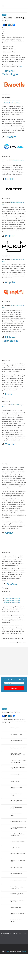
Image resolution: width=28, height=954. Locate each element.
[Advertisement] (14, 661)
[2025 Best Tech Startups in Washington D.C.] (5, 801)
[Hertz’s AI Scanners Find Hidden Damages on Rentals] (5, 835)
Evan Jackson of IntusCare (16, 774)
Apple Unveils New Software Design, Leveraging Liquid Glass (17, 894)
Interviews (5, 709)
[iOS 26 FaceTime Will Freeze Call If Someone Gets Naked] (5, 762)
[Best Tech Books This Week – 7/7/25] (5, 741)
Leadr (8, 394)
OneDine (12, 584)
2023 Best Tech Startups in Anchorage (16, 642)
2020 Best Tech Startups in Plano (12, 602)
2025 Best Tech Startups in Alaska (18, 841)
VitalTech (10, 444)
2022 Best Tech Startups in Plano (12, 101)
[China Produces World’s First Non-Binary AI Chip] (5, 901)
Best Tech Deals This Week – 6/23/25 (17, 814)
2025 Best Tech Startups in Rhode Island (18, 914)
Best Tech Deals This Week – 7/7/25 (18, 748)
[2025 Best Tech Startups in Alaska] (5, 841)
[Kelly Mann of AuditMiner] (5, 848)
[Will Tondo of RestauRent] (5, 868)
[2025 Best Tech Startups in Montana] (5, 921)
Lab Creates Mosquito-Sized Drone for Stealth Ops (18, 828)
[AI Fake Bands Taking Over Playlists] (5, 821)
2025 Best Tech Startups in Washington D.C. (16, 801)
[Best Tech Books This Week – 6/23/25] (5, 808)
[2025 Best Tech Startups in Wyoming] (5, 788)
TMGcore (10, 137)
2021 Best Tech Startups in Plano (12, 103)
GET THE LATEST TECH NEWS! (14, 679)
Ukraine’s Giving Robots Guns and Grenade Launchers (18, 887)
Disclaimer (8, 933)
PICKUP (9, 236)
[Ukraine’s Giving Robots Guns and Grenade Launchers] (5, 888)
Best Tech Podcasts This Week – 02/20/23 (13, 638)
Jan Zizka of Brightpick (15, 781)
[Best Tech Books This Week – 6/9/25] (5, 874)
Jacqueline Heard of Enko (11, 712)
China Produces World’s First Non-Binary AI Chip (18, 900)
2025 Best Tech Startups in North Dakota (18, 854)
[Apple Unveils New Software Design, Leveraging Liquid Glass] (5, 894)
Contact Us (3, 935)
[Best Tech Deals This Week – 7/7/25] (5, 748)
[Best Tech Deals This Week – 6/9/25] (5, 881)
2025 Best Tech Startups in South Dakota (18, 861)
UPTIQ (9, 532)
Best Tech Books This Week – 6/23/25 (17, 808)
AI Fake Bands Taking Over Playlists (18, 821)
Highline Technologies (10, 338)
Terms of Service (22, 933)
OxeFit (9, 179)
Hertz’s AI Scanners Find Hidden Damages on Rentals (17, 834)
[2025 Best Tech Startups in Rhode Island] (5, 914)
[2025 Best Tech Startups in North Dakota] (5, 855)
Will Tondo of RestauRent (16, 867)
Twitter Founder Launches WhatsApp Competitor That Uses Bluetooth (18, 755)
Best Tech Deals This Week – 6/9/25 (18, 881)
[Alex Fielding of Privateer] (5, 728)
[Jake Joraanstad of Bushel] (5, 735)
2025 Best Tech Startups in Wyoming (16, 788)
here (20, 66)
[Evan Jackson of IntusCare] (5, 775)
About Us (3, 933)
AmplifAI (10, 282)
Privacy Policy (15, 933)
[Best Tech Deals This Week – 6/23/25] (5, 815)
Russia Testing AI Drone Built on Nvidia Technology (18, 768)
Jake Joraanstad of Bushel (16, 734)
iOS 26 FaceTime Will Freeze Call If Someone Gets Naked (18, 761)
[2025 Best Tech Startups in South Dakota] (5, 861)
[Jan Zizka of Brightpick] (5, 782)
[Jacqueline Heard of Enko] (14, 700)
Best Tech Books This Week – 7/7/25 (17, 741)
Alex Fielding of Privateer (16, 728)
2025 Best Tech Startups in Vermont (16, 794)
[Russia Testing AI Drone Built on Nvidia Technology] (5, 768)
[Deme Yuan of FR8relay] (5, 908)
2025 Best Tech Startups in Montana (16, 920)
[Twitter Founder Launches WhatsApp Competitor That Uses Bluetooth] (5, 755)
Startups (4, 14)
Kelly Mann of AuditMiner (16, 847)
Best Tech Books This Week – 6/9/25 (17, 874)
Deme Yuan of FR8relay (16, 907)
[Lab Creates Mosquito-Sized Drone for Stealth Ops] (5, 828)
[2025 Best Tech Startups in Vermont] (5, 795)
